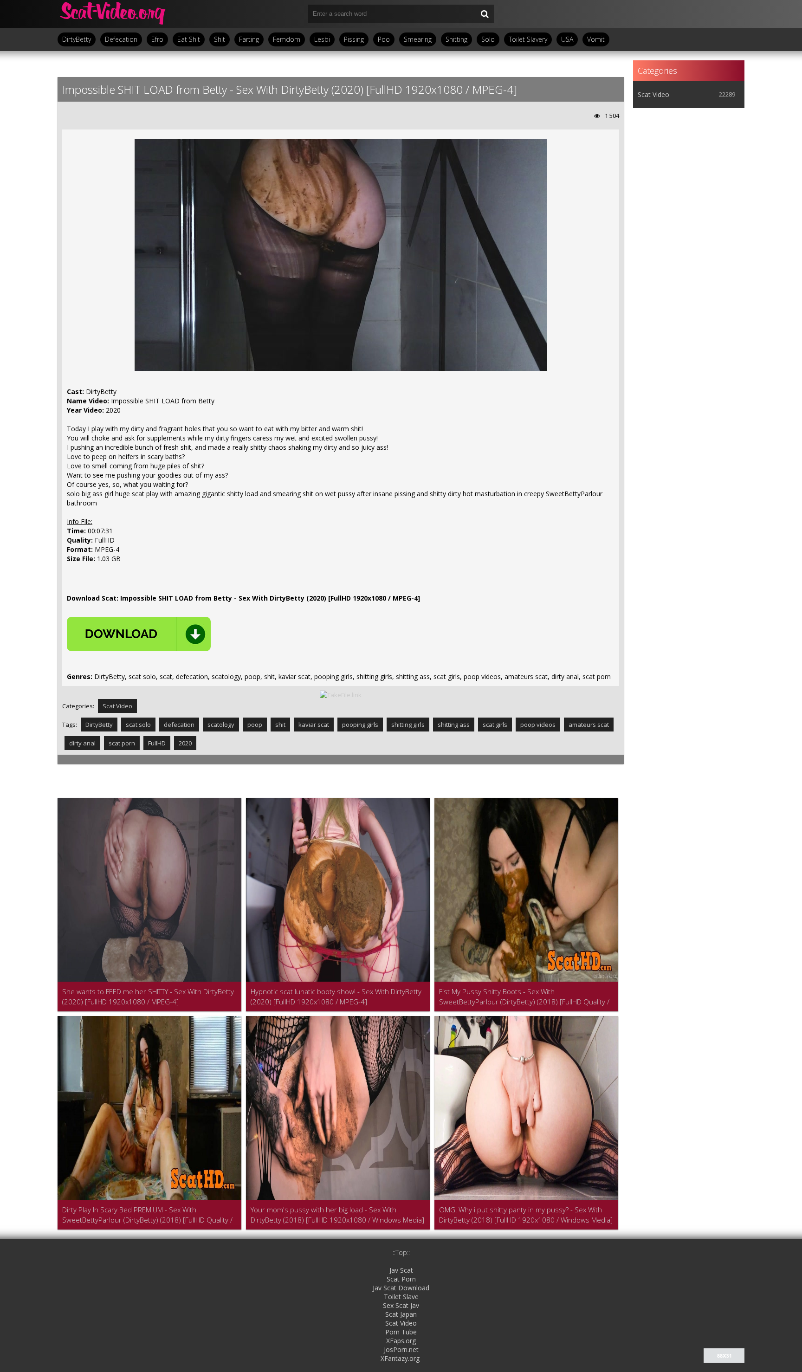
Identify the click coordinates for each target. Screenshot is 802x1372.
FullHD (157, 743)
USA (567, 39)
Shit (219, 39)
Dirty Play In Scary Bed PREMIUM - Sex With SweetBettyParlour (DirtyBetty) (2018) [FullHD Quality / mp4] (147, 1215)
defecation (179, 724)
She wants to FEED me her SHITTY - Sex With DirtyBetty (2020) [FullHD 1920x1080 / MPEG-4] (148, 996)
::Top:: (401, 1252)
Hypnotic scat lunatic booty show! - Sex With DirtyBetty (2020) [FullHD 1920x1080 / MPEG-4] (336, 996)
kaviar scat (313, 724)
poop (254, 724)
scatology (220, 724)
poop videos (538, 724)
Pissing (354, 39)
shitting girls (408, 724)
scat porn (122, 743)
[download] (139, 634)
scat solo (138, 724)
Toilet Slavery (528, 39)
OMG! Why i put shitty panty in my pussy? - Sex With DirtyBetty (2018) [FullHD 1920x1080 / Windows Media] (526, 1214)
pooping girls (360, 724)
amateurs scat (589, 724)
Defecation (121, 39)
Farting (249, 39)
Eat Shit (188, 39)
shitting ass (454, 724)
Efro (157, 39)
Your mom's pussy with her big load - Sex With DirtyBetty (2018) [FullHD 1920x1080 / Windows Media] (337, 1214)
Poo (384, 39)
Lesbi (322, 39)
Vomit (596, 39)
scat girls (495, 724)
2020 (185, 743)
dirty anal (82, 743)
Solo (488, 39)
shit (280, 724)
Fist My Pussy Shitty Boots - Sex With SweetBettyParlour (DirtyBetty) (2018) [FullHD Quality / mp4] (524, 997)
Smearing (418, 39)
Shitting (456, 39)
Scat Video (117, 706)
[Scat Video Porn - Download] (113, 14)
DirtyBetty (76, 39)
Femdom (286, 39)
